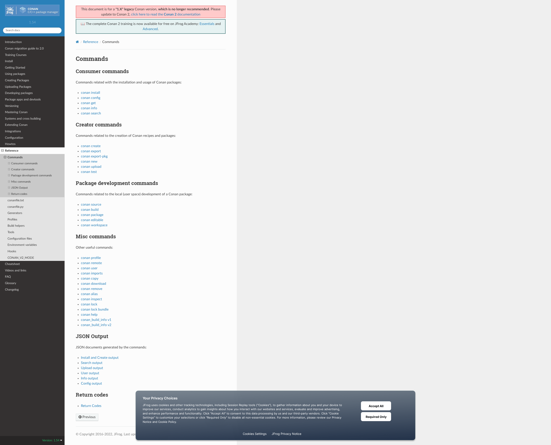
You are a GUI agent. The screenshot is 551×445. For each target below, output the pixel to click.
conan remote (91, 263)
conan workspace (94, 225)
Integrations (13, 131)
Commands (15, 157)
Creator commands (22, 169)
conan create (91, 146)
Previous (89, 417)
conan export (91, 151)
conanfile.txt (16, 200)
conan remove (91, 289)
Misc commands (21, 181)
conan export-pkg (94, 156)
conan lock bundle (94, 309)
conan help (89, 314)
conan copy (89, 278)
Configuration (14, 137)
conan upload (91, 166)
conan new (89, 161)
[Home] (77, 42)
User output (90, 373)
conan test (89, 172)
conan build (90, 209)
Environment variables (22, 244)
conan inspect (91, 299)
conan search (91, 113)
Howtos (10, 144)
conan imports (92, 273)
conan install (90, 92)
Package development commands (31, 175)
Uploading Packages (18, 86)
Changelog (12, 289)
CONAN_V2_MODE (21, 257)
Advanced (150, 29)
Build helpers (16, 225)
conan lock (89, 304)
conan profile (91, 258)
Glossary (10, 283)
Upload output (92, 368)
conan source (91, 204)
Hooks (12, 251)
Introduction (13, 42)
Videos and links (15, 270)
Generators (15, 213)
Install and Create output (100, 357)
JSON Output (19, 187)
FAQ (8, 276)
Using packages (15, 73)
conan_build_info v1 (96, 320)
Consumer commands (24, 163)
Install (9, 61)
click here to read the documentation (165, 14)
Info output (89, 378)
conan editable (92, 220)
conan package (92, 215)
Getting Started (15, 67)
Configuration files (20, 238)
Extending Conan (16, 124)
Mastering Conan (16, 112)
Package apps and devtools (23, 99)
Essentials (207, 24)
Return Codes (91, 406)
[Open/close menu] (2, 151)
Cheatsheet (12, 264)
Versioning (12, 106)
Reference (11, 150)
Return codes (19, 194)
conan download (93, 283)
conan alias (89, 294)
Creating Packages (17, 80)
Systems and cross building (23, 118)
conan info (89, 108)
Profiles (12, 219)
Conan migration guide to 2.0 (24, 48)
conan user (89, 268)
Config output (91, 383)
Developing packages (19, 93)
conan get (88, 103)
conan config (90, 98)
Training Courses (15, 55)
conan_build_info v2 (96, 325)
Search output (91, 363)
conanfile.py (15, 206)
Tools (11, 232)
